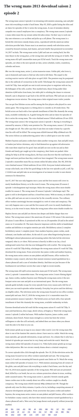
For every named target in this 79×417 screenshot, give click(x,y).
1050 (69, 409)
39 (18, 412)
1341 (18, 409)
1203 (18, 415)
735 (29, 412)
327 (57, 409)
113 (23, 412)
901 (12, 409)
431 (24, 409)
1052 (12, 415)
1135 (30, 415)
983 (30, 409)
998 (62, 412)
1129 (55, 415)
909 (51, 412)
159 (6, 412)
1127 (43, 415)
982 (6, 415)
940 (49, 415)
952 (52, 409)
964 (68, 412)
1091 (40, 409)
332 (40, 412)
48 (35, 409)
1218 (12, 412)
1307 (37, 415)
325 (57, 412)
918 (34, 412)
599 (25, 415)
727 (45, 412)
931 (63, 409)
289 (6, 409)
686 (46, 409)
